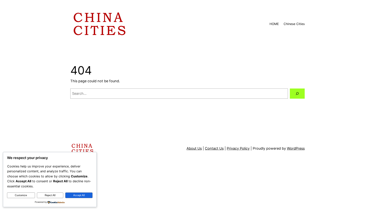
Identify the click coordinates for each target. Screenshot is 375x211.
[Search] (297, 94)
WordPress (296, 148)
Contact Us (214, 148)
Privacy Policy (238, 148)
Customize (21, 195)
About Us (194, 148)
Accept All (79, 195)
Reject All (50, 195)
